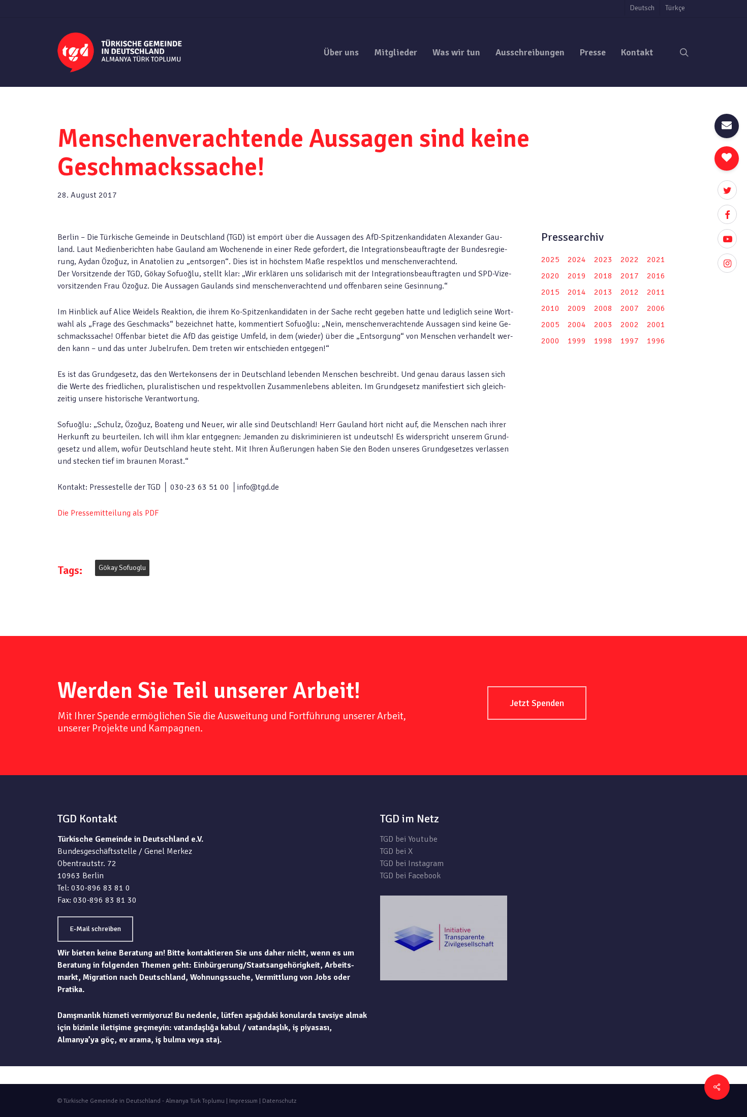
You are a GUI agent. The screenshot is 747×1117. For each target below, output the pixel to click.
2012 (629, 292)
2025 (550, 259)
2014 (577, 292)
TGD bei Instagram (412, 863)
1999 (577, 341)
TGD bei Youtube (409, 839)
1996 (656, 341)
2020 (550, 276)
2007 (629, 308)
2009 (577, 308)
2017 (629, 276)
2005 (550, 325)
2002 (629, 325)
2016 (656, 276)
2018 (603, 276)
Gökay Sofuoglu (122, 567)
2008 (603, 308)
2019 (577, 276)
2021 (656, 259)
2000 (550, 341)
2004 (577, 325)
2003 (603, 325)
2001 (656, 325)
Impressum (243, 1101)
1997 (629, 341)
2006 (656, 308)
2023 (603, 259)
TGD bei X (396, 851)
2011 (656, 292)
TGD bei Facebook (410, 876)
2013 (603, 292)
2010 (550, 308)
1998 (603, 341)
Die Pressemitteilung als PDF (108, 513)
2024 (577, 259)
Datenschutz (279, 1101)
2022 (629, 259)
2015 (550, 292)
